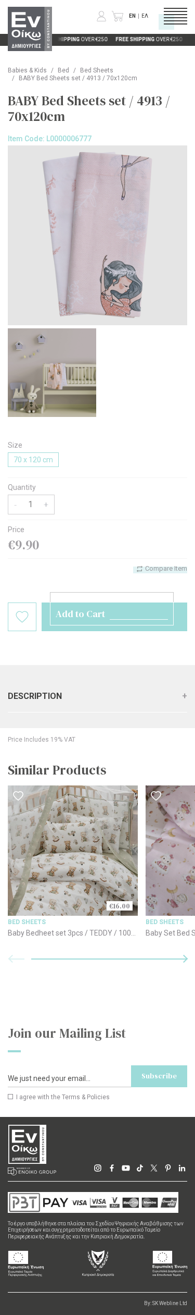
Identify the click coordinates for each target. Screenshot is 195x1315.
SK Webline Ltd (169, 1303)
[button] (109, 959)
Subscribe (159, 1076)
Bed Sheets (96, 70)
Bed (63, 70)
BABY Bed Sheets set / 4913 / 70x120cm (78, 78)
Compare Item (165, 568)
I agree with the (62, 1097)
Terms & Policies (86, 1097)
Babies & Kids (27, 70)
